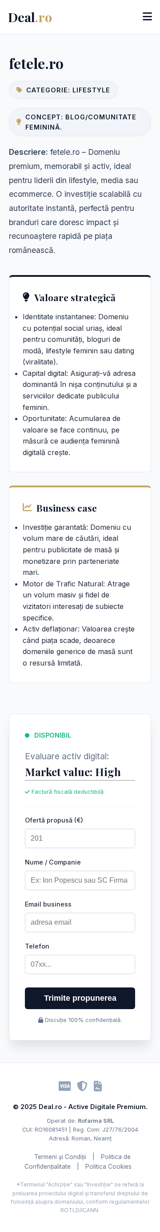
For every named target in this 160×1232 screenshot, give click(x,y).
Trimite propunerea (80, 998)
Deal (30, 16)
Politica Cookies (108, 1166)
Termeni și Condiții (60, 1156)
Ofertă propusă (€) (54, 820)
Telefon (37, 946)
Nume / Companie (53, 862)
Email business (48, 904)
